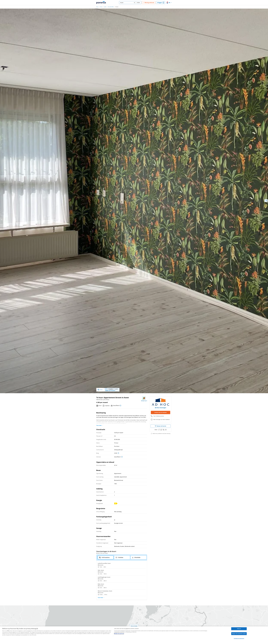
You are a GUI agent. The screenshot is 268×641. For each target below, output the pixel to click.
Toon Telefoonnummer (158, 416)
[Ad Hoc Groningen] (160, 402)
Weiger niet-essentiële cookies (239, 633)
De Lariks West (111, 6)
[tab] (105, 557)
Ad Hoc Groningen (160, 407)
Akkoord (239, 628)
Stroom (116, 6)
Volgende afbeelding (266, 200)
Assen (101, 6)
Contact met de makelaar (160, 412)
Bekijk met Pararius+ (110, 390)
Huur (97, 6)
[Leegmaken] (134, 2)
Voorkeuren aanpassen (239, 638)
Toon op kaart (134, 626)
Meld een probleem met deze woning (161, 433)
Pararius (101, 2)
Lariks (105, 6)
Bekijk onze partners (119, 633)
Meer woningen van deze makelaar (161, 419)
